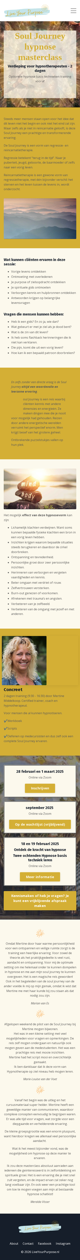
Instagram (63, 1244)
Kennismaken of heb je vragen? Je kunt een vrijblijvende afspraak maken (40, 900)
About (14, 1244)
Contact (28, 1244)
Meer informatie (40, 877)
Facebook (44, 1244)
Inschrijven (40, 788)
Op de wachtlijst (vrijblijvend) (40, 824)
